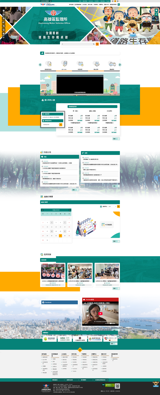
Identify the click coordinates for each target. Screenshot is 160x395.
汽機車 (54, 359)
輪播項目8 (83, 95)
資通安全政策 (70, 379)
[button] (80, 84)
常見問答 (97, 1)
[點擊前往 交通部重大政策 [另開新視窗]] (49, 339)
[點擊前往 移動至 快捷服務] (3, 14)
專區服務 (45, 372)
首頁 (80, 1)
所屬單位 (101, 4)
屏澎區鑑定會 (95, 369)
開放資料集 (85, 364)
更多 (114, 138)
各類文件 (84, 362)
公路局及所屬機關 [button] (45, 1)
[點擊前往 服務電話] (156, 18)
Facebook (75, 368)
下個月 (70, 210)
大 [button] (117, 1)
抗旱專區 (65, 368)
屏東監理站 (95, 357)
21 (64, 231)
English (108, 1)
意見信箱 (91, 1)
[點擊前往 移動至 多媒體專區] (3, 33)
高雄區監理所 (51, 4)
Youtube (74, 371)
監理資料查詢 (45, 363)
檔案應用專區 (113, 4)
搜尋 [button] (119, 4)
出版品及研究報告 (104, 363)
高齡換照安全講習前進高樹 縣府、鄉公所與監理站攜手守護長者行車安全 (101, 179)
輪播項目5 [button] (79, 95)
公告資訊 (84, 4)
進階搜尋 (97, 44)
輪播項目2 (75, 95)
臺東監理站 (95, 359)
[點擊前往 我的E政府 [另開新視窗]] (103, 385)
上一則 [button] (40, 64)
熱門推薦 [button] (156, 10)
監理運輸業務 (78, 4)
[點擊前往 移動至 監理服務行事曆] (3, 26)
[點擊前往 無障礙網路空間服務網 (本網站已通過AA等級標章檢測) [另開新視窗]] (110, 385)
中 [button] (115, 1)
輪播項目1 (74, 95)
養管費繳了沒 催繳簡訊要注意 (90, 158)
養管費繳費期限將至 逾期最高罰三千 (54, 53)
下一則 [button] (119, 64)
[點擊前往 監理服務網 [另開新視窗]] (65, 339)
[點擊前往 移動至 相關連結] (3, 37)
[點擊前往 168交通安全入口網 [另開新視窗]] (80, 339)
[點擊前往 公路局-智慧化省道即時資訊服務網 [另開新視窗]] (95, 339)
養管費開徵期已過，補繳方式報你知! (52, 177)
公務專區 (104, 366)
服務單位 (105, 206)
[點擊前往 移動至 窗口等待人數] (3, 18)
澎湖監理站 (95, 362)
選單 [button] (80, 349)
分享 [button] (156, 14)
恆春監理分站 (95, 365)
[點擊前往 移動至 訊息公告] (3, 22)
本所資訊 (104, 357)
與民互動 (90, 4)
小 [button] (112, 1)
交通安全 (55, 366)
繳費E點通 (45, 357)
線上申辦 (45, 359)
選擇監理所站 (48, 120)
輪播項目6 (80, 95)
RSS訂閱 (65, 362)
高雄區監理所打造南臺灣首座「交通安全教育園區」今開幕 (57, 162)
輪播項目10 (85, 95)
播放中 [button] (45, 94)
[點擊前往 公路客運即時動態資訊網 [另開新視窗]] (110, 339)
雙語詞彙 (103, 1)
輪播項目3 (76, 95)
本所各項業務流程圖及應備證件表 (55, 373)
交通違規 (55, 364)
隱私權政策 (54, 379)
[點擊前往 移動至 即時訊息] (3, 10)
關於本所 (106, 4)
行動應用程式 (75, 365)
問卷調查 (75, 359)
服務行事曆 (65, 357)
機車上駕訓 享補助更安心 (89, 168)
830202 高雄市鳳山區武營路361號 (62, 389)
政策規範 (104, 371)
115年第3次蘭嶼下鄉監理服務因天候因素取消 (54, 167)
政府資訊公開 (85, 368)
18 (51, 231)
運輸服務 (55, 369)
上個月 (42, 210)
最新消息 (65, 359)
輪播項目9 (84, 95)
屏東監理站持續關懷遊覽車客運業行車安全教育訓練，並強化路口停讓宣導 (60, 183)
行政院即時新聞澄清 (65, 365)
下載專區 (95, 4)
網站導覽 (85, 1)
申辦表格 (84, 359)
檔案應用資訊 (114, 359)
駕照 (54, 361)
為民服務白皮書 (45, 369)
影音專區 (104, 359)
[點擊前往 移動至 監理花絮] (3, 30)
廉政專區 (104, 368)
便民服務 (71, 4)
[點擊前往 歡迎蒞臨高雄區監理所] (80, 25)
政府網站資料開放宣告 (100, 379)
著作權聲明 (83, 379)
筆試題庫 (84, 357)
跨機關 (44, 366)
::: (0, 0)
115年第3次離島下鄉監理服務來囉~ (51, 172)
